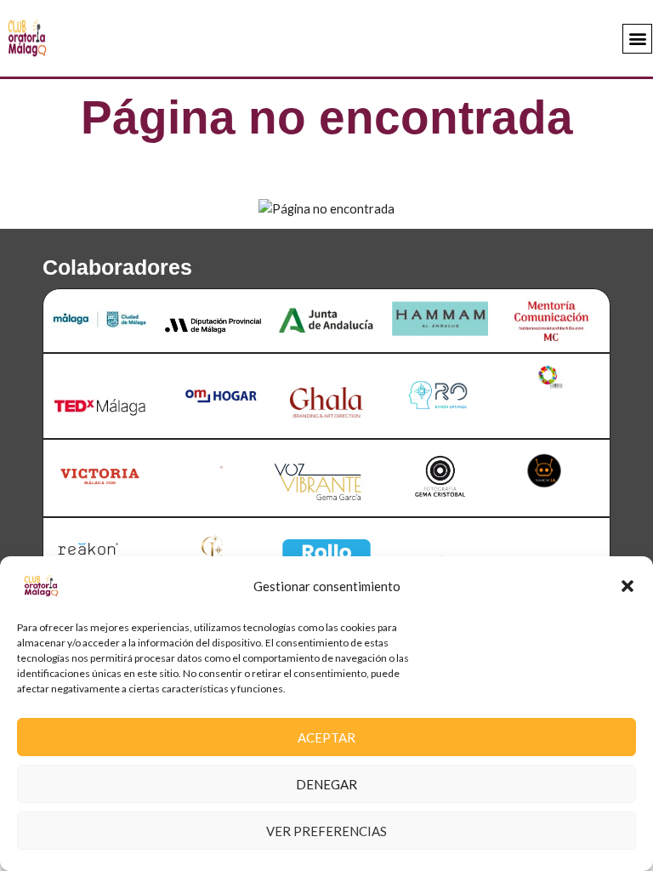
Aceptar (326, 737)
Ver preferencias (326, 831)
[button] (627, 586)
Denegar (326, 784)
